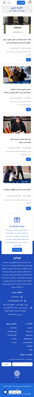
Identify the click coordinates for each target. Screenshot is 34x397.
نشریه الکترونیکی (28, 339)
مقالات (30, 350)
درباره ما (14, 342)
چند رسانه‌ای (29, 335)
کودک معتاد (13, 328)
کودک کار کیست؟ (11, 335)
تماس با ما (13, 339)
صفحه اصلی (21, 11)
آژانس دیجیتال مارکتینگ (13, 394)
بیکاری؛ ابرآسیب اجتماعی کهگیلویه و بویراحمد (17, 189)
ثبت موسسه (29, 331)
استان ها (30, 328)
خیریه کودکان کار (12, 331)
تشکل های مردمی (27, 342)
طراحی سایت (27, 394)
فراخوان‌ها (29, 346)
